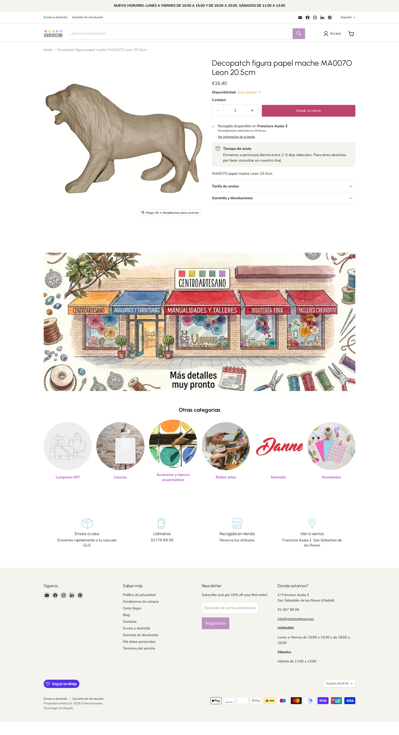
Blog (126, 615)
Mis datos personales (139, 641)
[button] (333, 33)
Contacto (129, 621)
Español (346, 17)
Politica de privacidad (139, 595)
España (337, 683)
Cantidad (219, 100)
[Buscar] (299, 33)
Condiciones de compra (141, 601)
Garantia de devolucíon (140, 635)
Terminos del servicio (139, 648)
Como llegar (132, 608)
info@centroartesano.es (296, 618)
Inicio (48, 50)
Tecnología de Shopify (58, 708)
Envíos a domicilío (136, 628)
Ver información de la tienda (236, 137)
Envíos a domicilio (55, 17)
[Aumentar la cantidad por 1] (252, 110)
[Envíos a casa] (86, 533)
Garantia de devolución (87, 17)
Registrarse (216, 623)
